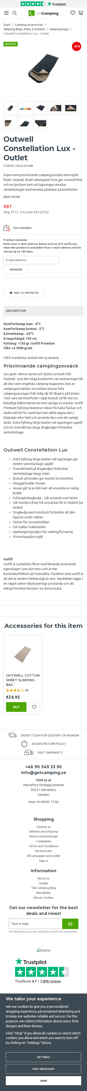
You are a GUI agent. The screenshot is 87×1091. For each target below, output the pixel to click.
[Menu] (6, 12)
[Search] (14, 13)
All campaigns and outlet (43, 855)
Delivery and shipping (43, 831)
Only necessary (43, 1068)
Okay (43, 1080)
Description (16, 310)
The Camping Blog (43, 887)
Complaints (43, 841)
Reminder (16, 269)
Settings (43, 1057)
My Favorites (43, 850)
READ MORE (11, 196)
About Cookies (43, 897)
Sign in (43, 860)
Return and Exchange (43, 836)
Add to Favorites (26, 292)
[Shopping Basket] (81, 12)
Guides (43, 883)
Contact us (43, 826)
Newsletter (43, 892)
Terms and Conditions (43, 846)
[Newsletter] (70, 924)
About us (43, 878)
